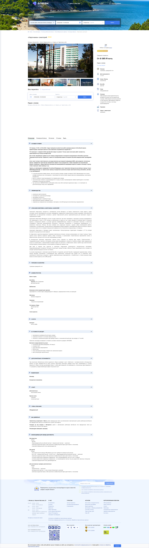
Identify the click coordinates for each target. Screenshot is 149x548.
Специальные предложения (111, 509)
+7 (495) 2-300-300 (74, 3)
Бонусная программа (90, 504)
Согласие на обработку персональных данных (60, 518)
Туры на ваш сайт (89, 511)
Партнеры (106, 508)
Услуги (105, 506)
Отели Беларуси (36, 31)
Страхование (70, 506)
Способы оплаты (89, 509)
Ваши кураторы (89, 506)
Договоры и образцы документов (93, 508)
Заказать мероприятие (109, 511)
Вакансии (50, 508)
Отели (31, 31)
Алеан (110, 47)
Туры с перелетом (64, 10)
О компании (51, 502)
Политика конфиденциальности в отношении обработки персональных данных (68, 520)
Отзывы (50, 504)
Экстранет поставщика (54, 514)
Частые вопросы (71, 502)
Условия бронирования (73, 504)
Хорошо (117, 546)
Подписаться (109, 483)
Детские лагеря (87, 10)
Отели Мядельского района (61, 31)
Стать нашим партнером (54, 511)
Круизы (97, 10)
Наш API (87, 513)
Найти (112, 22)
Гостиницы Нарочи (72, 31)
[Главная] (28, 31)
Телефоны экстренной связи (35, 517)
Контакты (106, 513)
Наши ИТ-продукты (53, 513)
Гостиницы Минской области (47, 31)
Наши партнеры (52, 509)
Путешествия (75, 10)
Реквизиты (51, 506)
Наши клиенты (107, 504)
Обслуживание (107, 502)
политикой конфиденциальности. (83, 545)
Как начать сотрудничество (92, 502)
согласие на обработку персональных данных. (94, 489)
